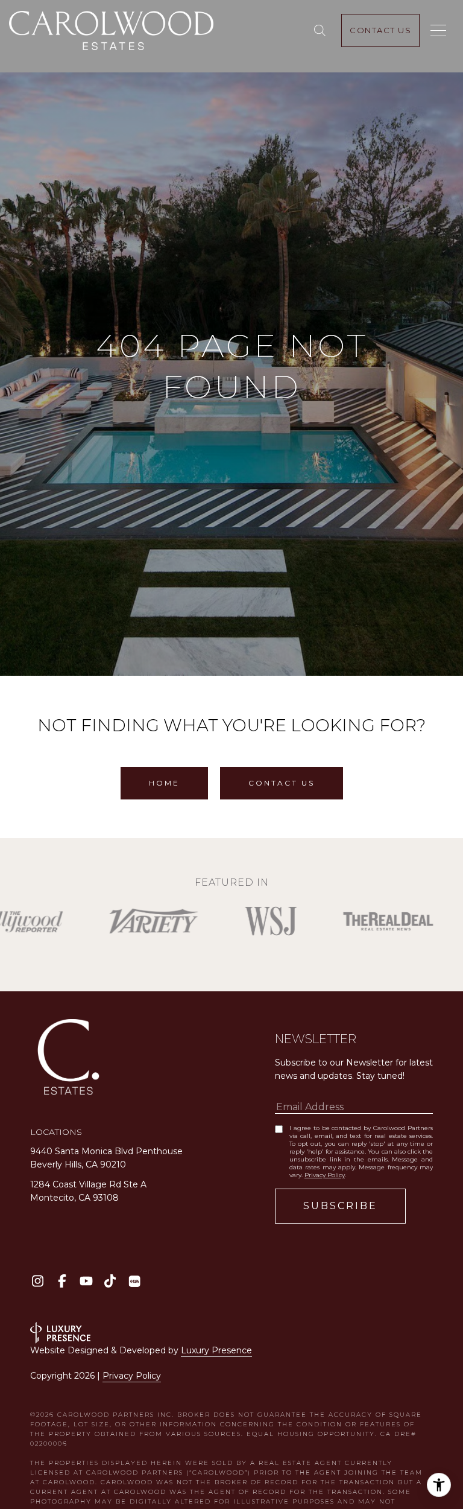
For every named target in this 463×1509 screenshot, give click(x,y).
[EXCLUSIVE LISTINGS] (322, 30)
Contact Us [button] (281, 782)
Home (164, 782)
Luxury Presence (216, 1350)
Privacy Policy (324, 1175)
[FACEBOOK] (61, 1281)
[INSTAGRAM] (37, 1281)
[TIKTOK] (110, 1281)
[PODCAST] (134, 1281)
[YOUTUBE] (85, 1281)
